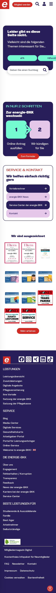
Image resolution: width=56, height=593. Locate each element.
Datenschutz (27, 570)
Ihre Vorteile (9, 394)
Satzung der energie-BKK (17, 399)
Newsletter (18, 563)
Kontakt (32, 563)
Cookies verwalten (14, 577)
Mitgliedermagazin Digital (18, 550)
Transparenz (10, 478)
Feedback (8, 482)
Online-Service (11, 445)
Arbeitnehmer (10, 524)
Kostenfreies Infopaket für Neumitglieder (27, 556)
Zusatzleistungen (12, 381)
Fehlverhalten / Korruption (17, 473)
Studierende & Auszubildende (19, 511)
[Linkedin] (43, 359)
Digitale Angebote (13, 385)
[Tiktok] (50, 359)
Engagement (10, 469)
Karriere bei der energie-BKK (19, 491)
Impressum (10, 570)
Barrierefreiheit (36, 577)
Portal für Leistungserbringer (19, 441)
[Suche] (37, 4)
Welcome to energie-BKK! (17, 450)
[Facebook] (21, 359)
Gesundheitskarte (13, 432)
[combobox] (24, 70)
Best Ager (8, 520)
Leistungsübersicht (13, 376)
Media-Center (10, 422)
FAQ (6, 563)
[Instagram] (29, 359)
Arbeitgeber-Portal (13, 436)
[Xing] (36, 359)
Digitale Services (12, 427)
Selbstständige (11, 529)
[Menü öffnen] (51, 4)
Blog (5, 418)
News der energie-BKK (15, 487)
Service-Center (11, 496)
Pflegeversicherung (13, 390)
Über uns (8, 464)
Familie (6, 515)
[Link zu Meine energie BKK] (44, 4)
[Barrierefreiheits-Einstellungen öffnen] (50, 588)
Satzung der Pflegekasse (17, 403)
